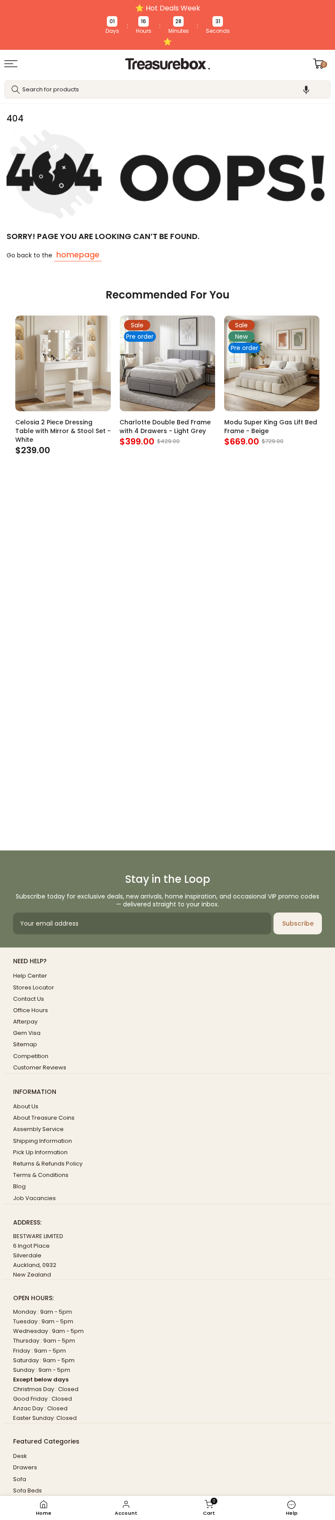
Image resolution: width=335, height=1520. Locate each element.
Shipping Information (42, 1141)
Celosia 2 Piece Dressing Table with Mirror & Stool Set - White (63, 431)
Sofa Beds (27, 1490)
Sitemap (25, 1044)
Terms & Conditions (40, 1175)
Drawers (25, 1467)
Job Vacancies (34, 1198)
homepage (77, 254)
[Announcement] (167, 25)
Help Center (30, 976)
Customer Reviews (39, 1067)
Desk (20, 1456)
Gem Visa (27, 1033)
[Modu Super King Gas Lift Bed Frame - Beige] (272, 363)
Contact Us (28, 999)
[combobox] (167, 89)
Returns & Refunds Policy (47, 1163)
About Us (25, 1106)
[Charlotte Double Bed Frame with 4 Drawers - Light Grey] (167, 363)
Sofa (19, 1479)
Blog (19, 1186)
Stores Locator (33, 987)
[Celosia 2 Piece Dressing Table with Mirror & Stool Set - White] (63, 363)
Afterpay (25, 1021)
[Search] (16, 89)
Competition (30, 1056)
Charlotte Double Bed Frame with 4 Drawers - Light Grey (165, 427)
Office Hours (30, 1010)
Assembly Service (38, 1129)
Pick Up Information (40, 1152)
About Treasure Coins (44, 1118)
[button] (306, 89)
